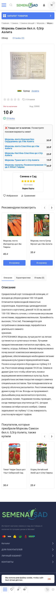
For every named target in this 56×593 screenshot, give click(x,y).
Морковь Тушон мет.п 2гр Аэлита (22, 160)
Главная (5, 23)
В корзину (14, 263)
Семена (14, 23)
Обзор (5, 38)
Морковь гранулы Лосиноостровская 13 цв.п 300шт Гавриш (25, 166)
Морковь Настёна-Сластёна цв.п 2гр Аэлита (24, 154)
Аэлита (35, 91)
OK (49, 579)
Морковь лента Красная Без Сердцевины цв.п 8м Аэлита (19, 140)
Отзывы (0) (18, 38)
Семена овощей (27, 23)
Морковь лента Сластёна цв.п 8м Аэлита (22, 147)
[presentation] (44, 207)
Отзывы (11, 118)
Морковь (41, 23)
